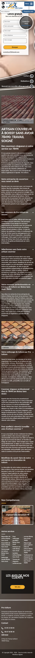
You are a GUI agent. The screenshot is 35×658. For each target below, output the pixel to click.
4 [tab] (14, 522)
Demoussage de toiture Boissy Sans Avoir (5, 552)
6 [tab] (17, 522)
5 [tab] (16, 522)
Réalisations (25, 81)
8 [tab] (21, 522)
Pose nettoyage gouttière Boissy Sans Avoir (16, 540)
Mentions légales (17, 654)
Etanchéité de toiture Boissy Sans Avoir (5, 545)
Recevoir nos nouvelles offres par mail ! (15, 86)
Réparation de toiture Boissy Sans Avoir (5, 538)
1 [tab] (17, 121)
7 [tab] (19, 522)
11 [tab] (27, 522)
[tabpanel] (17, 515)
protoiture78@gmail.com (11, 52)
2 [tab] (18, 121)
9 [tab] (23, 522)
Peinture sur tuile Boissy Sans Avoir (16, 549)
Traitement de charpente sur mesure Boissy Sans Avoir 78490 (28, 559)
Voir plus (17, 587)
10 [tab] (25, 522)
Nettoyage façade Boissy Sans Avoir (5, 559)
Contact (26, 76)
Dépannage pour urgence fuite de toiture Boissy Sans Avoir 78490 (28, 547)
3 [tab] (12, 522)
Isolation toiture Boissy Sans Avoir (17, 555)
